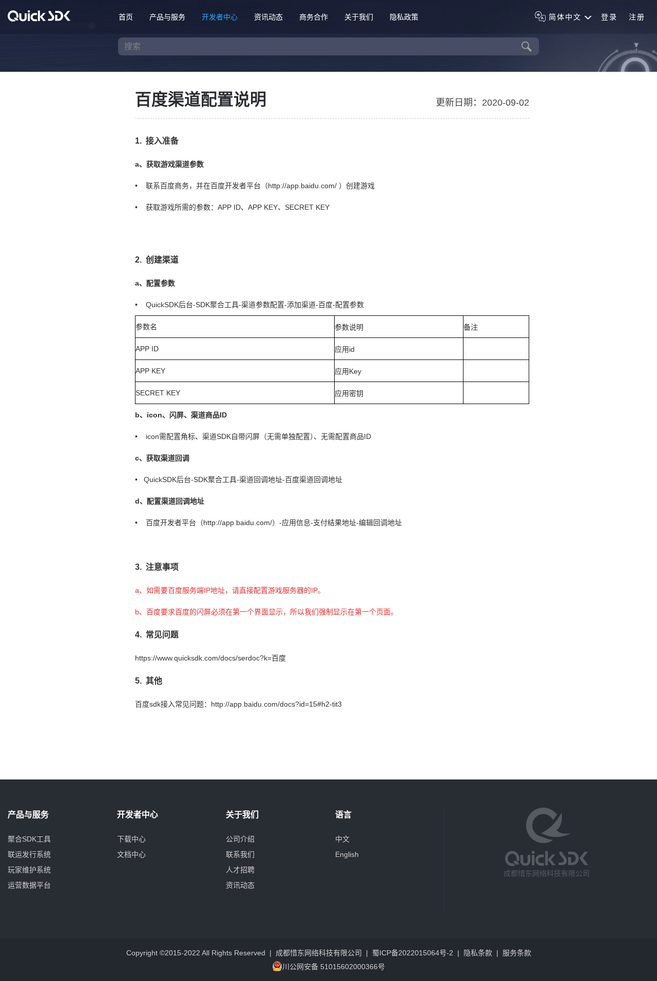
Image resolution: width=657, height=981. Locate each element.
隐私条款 (477, 953)
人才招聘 (240, 870)
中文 (342, 839)
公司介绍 (240, 839)
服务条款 (517, 953)
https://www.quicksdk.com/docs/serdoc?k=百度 (210, 658)
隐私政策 (404, 17)
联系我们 (240, 854)
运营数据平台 (29, 885)
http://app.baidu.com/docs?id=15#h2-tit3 (276, 704)
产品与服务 (167, 17)
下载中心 (131, 839)
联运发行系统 (29, 854)
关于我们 (358, 17)
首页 (126, 17)
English (347, 854)
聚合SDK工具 (29, 839)
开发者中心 (220, 17)
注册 (637, 17)
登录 (609, 17)
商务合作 (313, 17)
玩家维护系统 (29, 870)
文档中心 (131, 854)
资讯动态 (268, 17)
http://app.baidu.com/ (303, 186)
